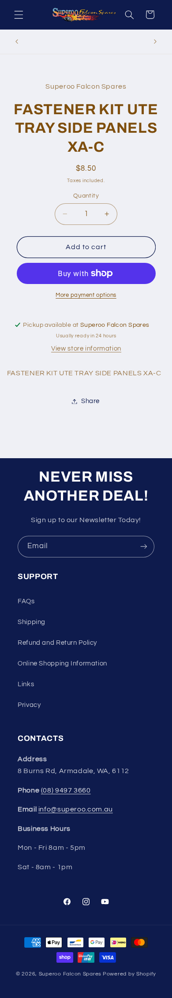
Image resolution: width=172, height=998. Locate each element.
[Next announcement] (155, 41)
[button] (18, 14)
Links (26, 684)
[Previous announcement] (16, 41)
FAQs (26, 601)
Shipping (31, 622)
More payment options (86, 295)
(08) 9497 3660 (66, 790)
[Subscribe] (144, 546)
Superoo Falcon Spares (70, 974)
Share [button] (90, 401)
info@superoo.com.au (75, 809)
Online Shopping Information (62, 663)
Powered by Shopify (129, 974)
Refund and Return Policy (57, 642)
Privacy (29, 705)
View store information (86, 348)
